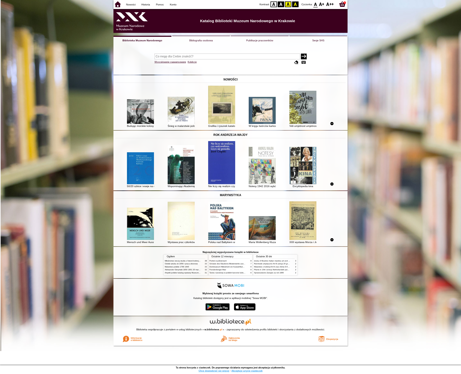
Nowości (131, 4)
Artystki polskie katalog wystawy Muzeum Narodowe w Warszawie (192, 273)
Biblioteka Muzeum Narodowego (142, 40)
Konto (173, 4)
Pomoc (160, 4)
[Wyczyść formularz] (296, 62)
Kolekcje (192, 62)
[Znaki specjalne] (303, 62)
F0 (315, 4)
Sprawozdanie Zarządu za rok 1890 (269, 273)
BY (295, 4)
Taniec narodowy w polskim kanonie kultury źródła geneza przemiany (238, 273)
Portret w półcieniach (218, 261)
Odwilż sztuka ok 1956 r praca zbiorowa (181, 264)
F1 (321, 4)
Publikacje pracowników (259, 40)
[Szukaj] (304, 56)
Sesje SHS (318, 40)
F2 (330, 4)
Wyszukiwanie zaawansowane (170, 62)
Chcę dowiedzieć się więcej (214, 370)
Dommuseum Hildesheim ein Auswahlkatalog (227, 267)
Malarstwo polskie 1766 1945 (177, 267)
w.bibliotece (213, 329)
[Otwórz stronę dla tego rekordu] (141, 112)
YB (288, 4)
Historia (145, 4)
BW (281, 4)
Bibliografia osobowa (201, 40)
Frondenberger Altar (217, 270)
